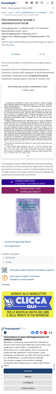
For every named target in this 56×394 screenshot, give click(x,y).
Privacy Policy (28, 388)
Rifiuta (28, 376)
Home (4, 13)
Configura (28, 382)
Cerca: (4, 8)
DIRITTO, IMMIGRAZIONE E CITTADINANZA (31, 13)
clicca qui (10, 45)
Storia (8, 262)
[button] (26, 3)
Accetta (28, 371)
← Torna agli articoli (11, 246)
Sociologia (10, 258)
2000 (51, 13)
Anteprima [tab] (15, 54)
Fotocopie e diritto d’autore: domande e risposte (32, 270)
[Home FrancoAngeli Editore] (10, 3)
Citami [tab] (42, 54)
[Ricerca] (53, 8)
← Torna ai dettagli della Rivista (16, 242)
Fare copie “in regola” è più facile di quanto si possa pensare (25, 278)
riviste (10, 13)
